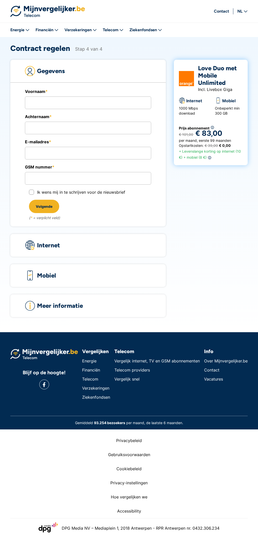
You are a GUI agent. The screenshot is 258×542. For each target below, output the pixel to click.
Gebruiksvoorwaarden (129, 454)
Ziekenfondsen (143, 29)
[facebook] (44, 384)
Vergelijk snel (127, 379)
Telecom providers (132, 369)
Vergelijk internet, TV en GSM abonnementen (157, 360)
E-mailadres (37, 141)
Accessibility (129, 511)
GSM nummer (38, 167)
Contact (221, 11)
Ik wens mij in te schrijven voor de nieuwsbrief (81, 192)
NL (240, 11)
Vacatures (213, 379)
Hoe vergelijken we (129, 496)
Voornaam (35, 91)
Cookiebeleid (129, 468)
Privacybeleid (129, 440)
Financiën (44, 29)
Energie (17, 29)
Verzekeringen (78, 29)
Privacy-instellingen (129, 482)
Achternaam (37, 116)
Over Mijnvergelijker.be (226, 360)
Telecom (110, 29)
